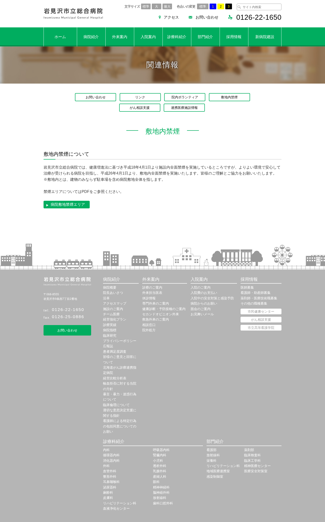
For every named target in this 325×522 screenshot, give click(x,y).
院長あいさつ (113, 293)
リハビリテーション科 (119, 503)
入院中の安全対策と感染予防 (212, 298)
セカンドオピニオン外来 (160, 314)
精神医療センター (257, 466)
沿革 (106, 298)
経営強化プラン (114, 319)
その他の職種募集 (254, 303)
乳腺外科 (159, 471)
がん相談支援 (140, 108)
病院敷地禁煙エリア (68, 204)
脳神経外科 (161, 492)
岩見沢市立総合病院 (73, 13)
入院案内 (148, 37)
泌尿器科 (109, 487)
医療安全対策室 (255, 471)
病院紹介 (91, 37)
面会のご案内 (201, 309)
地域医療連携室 (218, 471)
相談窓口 (149, 325)
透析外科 (159, 466)
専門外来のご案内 (155, 303)
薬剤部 (249, 450)
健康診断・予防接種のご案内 (164, 309)
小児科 (158, 460)
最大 (167, 6)
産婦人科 (159, 476)
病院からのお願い (204, 303)
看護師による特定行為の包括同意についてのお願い (119, 426)
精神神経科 (161, 487)
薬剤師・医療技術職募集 (259, 298)
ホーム (60, 37)
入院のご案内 (201, 287)
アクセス (171, 17)
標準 (146, 6)
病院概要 (109, 287)
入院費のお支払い (204, 293)
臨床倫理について (116, 405)
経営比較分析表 (114, 378)
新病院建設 (264, 37)
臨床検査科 (252, 455)
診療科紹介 (176, 37)
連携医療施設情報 (184, 108)
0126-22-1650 (68, 309)
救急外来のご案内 (155, 319)
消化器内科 (111, 460)
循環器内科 (111, 455)
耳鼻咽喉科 (111, 482)
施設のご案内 (113, 309)
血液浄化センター (116, 508)
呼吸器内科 (161, 450)
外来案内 (119, 37)
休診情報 (149, 298)
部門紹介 (205, 37)
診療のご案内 (152, 287)
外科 (106, 466)
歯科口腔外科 (163, 503)
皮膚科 (108, 498)
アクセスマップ (114, 303)
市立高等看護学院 (261, 328)
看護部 (212, 450)
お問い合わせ (207, 17)
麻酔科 (108, 492)
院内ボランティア (185, 97)
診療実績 (109, 325)
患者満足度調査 (114, 351)
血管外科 (109, 471)
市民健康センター (261, 311)
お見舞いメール (202, 314)
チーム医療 (111, 314)
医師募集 (247, 287)
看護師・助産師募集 (256, 293)
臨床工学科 (252, 460)
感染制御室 (215, 476)
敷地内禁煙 (229, 97)
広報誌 (108, 346)
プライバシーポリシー (119, 341)
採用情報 (233, 37)
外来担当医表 (152, 293)
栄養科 (212, 460)
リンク (140, 97)
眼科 (156, 482)
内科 (106, 450)
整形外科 (109, 476)
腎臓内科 (159, 455)
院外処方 (149, 330)
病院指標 (109, 330)
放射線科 (159, 498)
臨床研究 (109, 335)
